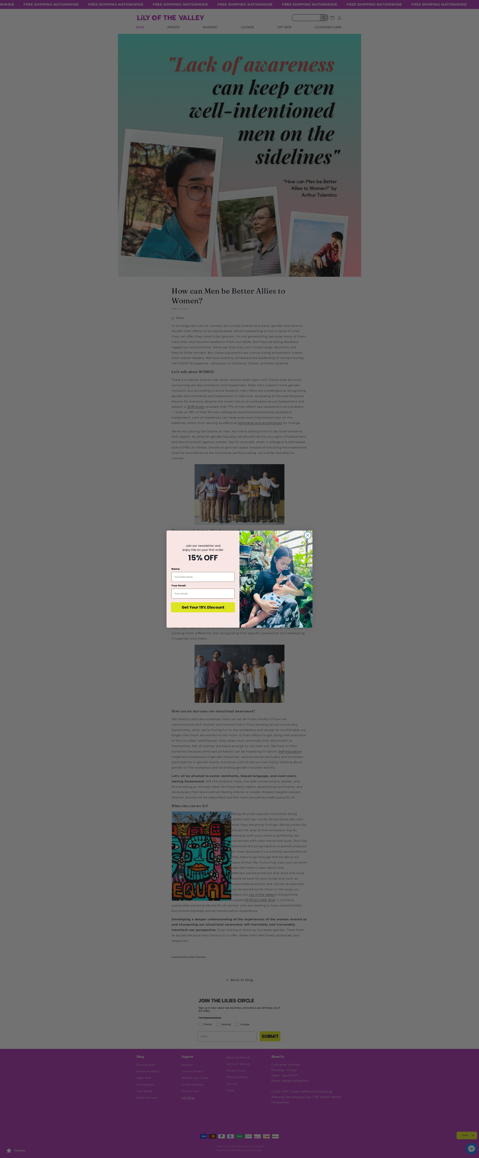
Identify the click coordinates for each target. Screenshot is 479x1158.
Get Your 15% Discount (203, 607)
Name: (175, 569)
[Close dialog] (307, 535)
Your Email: (178, 585)
